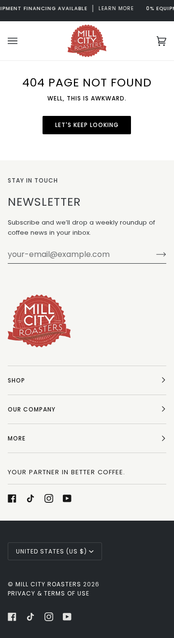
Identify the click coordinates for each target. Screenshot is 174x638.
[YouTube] (67, 498)
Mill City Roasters (48, 584)
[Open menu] (22, 40)
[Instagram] (48, 498)
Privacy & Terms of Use (48, 593)
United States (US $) (51, 551)
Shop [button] (16, 380)
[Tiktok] (30, 498)
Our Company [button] (32, 409)
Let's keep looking (87, 125)
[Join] (153, 254)
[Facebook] (12, 498)
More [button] (17, 438)
